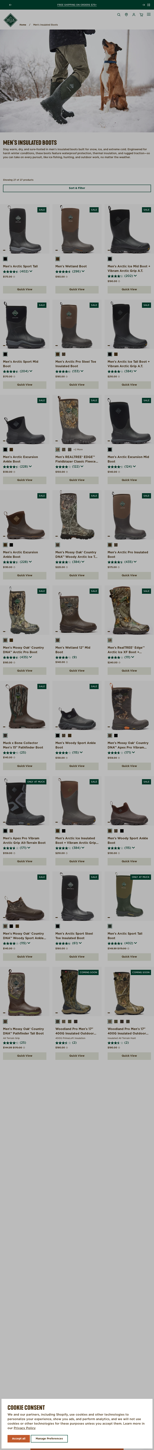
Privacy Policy (25, 1428)
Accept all (18, 1438)
